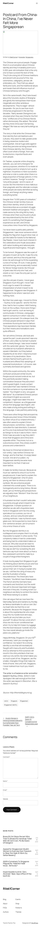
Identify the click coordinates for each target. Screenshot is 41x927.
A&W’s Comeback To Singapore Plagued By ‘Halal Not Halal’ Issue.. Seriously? (16, 863)
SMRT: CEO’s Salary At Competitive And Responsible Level (31, 720)
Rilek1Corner (8, 3)
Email (5, 790)
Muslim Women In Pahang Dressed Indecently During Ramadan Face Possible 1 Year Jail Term (12, 721)
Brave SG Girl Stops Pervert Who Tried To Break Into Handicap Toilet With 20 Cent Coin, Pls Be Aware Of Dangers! (17, 839)
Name (5, 781)
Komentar (22, 57)
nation (6, 701)
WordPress (34, 923)
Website (5, 799)
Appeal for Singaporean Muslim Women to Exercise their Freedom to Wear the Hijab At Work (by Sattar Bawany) (17, 852)
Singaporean (24, 701)
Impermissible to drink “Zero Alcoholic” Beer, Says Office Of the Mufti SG (17, 874)
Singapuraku (29, 57)
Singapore (14, 701)
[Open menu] (37, 3)
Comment (6, 757)
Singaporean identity (10, 705)
